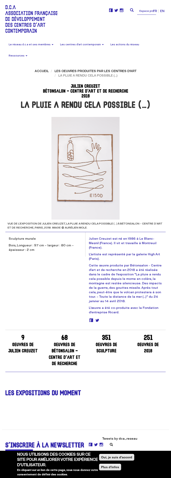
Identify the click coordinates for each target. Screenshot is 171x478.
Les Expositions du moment (43, 393)
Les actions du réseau (124, 44)
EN (162, 11)
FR (155, 11)
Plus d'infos (110, 467)
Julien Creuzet (23, 344)
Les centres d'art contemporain (81, 44)
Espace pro (146, 11)
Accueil (42, 71)
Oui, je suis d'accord (116, 457)
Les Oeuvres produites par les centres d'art (95, 71)
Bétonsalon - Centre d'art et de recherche (64, 350)
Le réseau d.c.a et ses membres (30, 44)
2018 (148, 344)
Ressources (17, 55)
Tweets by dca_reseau (119, 439)
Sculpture (106, 344)
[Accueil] (33, 19)
